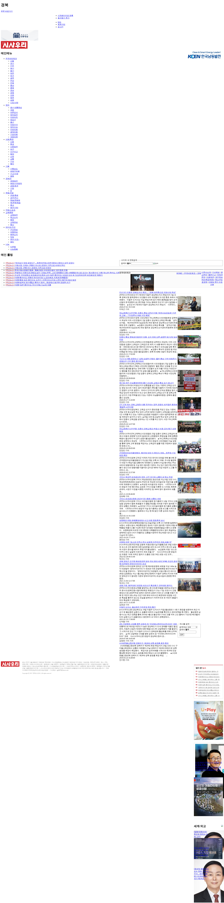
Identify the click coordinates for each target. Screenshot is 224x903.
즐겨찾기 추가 (63, 18)
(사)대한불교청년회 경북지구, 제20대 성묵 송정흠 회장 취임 (144, 643)
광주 (12, 78)
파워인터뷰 (15, 171)
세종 (12, 100)
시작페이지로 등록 (65, 16)
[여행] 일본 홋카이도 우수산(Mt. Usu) (210, 685)
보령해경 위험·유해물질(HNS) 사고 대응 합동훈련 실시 (142, 520)
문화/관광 (10, 193)
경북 (12, 93)
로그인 (60, 27)
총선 (12, 122)
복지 (12, 164)
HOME (180, 273)
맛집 (12, 237)
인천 (12, 66)
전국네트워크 (11, 59)
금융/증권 (14, 186)
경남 (12, 90)
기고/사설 (14, 174)
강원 (12, 95)
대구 (12, 76)
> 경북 (198, 273)
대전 (12, 73)
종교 (12, 205)
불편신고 (212, 275)
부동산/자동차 (16, 183)
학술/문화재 (15, 200)
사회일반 (14, 147)
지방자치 (14, 117)
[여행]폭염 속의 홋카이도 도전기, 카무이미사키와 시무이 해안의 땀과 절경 (41, 280)
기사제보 (216, 272)
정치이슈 (14, 127)
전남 (12, 81)
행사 (12, 225)
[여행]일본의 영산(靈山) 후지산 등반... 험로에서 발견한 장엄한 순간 (38, 283)
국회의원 (14, 137)
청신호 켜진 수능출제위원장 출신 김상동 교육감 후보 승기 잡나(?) (146, 383)
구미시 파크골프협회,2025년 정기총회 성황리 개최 (140, 499)
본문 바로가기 (7, 11)
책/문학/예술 (15, 203)
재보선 (13, 120)
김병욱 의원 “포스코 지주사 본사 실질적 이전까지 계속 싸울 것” (145, 542)
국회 (12, 110)
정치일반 (14, 115)
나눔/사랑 (14, 103)
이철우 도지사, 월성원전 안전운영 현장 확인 (137, 607)
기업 (12, 188)
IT (11, 191)
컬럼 (12, 176)
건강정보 (14, 230)
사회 (12, 142)
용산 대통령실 (16, 108)
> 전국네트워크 (189, 273)
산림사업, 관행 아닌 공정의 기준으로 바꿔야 (28, 268)
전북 (12, 83)
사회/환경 (10, 139)
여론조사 (14, 112)
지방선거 (14, 125)
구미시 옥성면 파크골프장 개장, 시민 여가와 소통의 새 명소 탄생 (146, 477)
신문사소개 (206, 272)
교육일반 (14, 215)
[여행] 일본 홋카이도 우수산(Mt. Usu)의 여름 (28, 285)
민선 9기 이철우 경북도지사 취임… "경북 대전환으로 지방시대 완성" (147, 292)
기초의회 (14, 135)
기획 (7, 166)
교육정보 (14, 222)
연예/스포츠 (10, 210)
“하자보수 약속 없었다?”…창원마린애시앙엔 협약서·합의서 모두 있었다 (40, 263)
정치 (7, 105)
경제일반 (14, 181)
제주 (12, 98)
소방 (12, 157)
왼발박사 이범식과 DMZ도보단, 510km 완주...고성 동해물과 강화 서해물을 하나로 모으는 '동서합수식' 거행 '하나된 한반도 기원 (62, 273)
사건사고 (14, 152)
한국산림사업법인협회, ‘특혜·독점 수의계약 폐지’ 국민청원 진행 (37, 270)
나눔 (7, 244)
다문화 (13, 247)
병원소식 (14, 235)
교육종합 (9, 213)
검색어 (126, 263)
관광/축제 (14, 195)
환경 (12, 144)
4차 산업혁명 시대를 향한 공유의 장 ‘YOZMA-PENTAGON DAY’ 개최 (148, 624)
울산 (12, 71)
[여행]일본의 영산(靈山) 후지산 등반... (210, 690)
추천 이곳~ (14, 239)
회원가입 (61, 24)
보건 (12, 149)
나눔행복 (14, 249)
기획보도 (14, 169)
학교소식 (14, 217)
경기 (12, 63)
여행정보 (14, 232)
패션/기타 (14, 208)
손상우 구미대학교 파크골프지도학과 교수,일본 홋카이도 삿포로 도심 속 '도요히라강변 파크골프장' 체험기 (54, 275)
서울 (12, 61)
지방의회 (14, 130)
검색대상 (183, 627)
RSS (59, 22)
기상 (12, 161)
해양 (12, 154)
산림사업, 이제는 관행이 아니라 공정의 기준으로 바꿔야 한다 (35, 265)
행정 (12, 220)
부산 (12, 68)
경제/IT (9, 179)
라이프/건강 (10, 227)
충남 (12, 86)
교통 (12, 159)
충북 (12, 88)
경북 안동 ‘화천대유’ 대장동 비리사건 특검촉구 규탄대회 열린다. (146, 585)
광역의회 (14, 132)
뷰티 (12, 242)
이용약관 (210, 277)
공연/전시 (14, 198)
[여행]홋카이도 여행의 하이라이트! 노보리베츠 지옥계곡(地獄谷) (37, 278)
